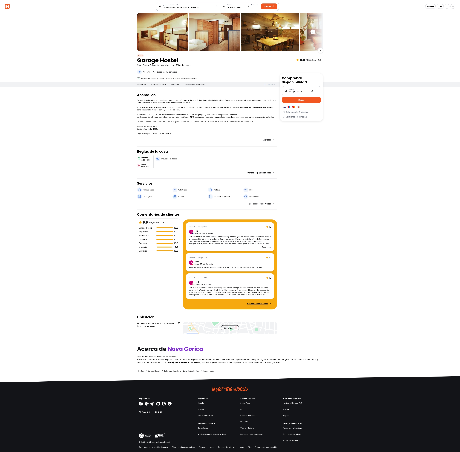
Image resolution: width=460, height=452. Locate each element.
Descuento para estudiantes (251, 434)
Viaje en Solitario (247, 428)
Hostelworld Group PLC (292, 403)
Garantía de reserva (248, 416)
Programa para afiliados (292, 434)
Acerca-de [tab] (141, 84)
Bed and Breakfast (205, 416)
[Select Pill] (447, 6)
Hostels (201, 403)
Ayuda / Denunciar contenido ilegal (212, 434)
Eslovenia (154, 65)
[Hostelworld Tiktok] (170, 404)
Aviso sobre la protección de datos (153, 447)
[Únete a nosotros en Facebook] (141, 404)
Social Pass (245, 403)
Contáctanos (203, 428)
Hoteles (201, 409)
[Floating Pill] (312, 31)
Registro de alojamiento (292, 428)
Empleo (286, 416)
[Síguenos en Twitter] (147, 404)
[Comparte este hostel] (320, 50)
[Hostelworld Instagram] (152, 404)
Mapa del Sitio (246, 447)
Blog (242, 409)
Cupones (202, 447)
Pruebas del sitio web (227, 447)
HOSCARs (244, 422)
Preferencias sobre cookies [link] (266, 447)
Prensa (286, 409)
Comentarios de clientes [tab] (195, 84)
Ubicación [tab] (175, 84)
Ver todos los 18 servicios (165, 72)
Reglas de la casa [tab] (158, 84)
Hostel (140, 55)
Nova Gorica (143, 65)
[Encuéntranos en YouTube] (158, 404)
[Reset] (217, 6)
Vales (212, 447)
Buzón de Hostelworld (292, 440)
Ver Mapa (165, 65)
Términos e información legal (183, 447)
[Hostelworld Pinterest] (164, 404)
